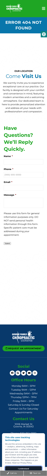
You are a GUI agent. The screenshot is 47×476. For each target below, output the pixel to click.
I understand (23, 469)
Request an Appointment (24, 348)
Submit (7, 243)
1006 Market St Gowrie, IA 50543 (23, 425)
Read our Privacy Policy (21, 463)
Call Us (13, 473)
